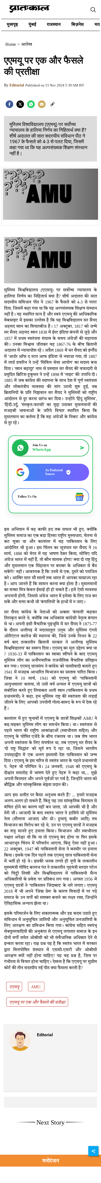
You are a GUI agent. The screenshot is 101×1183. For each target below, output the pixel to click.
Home (10, 45)
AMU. (36, 987)
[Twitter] (20, 104)
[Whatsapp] (31, 104)
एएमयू (14, 987)
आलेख (26, 45)
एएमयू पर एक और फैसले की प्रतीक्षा (37, 1002)
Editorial (16, 85)
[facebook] (9, 104)
